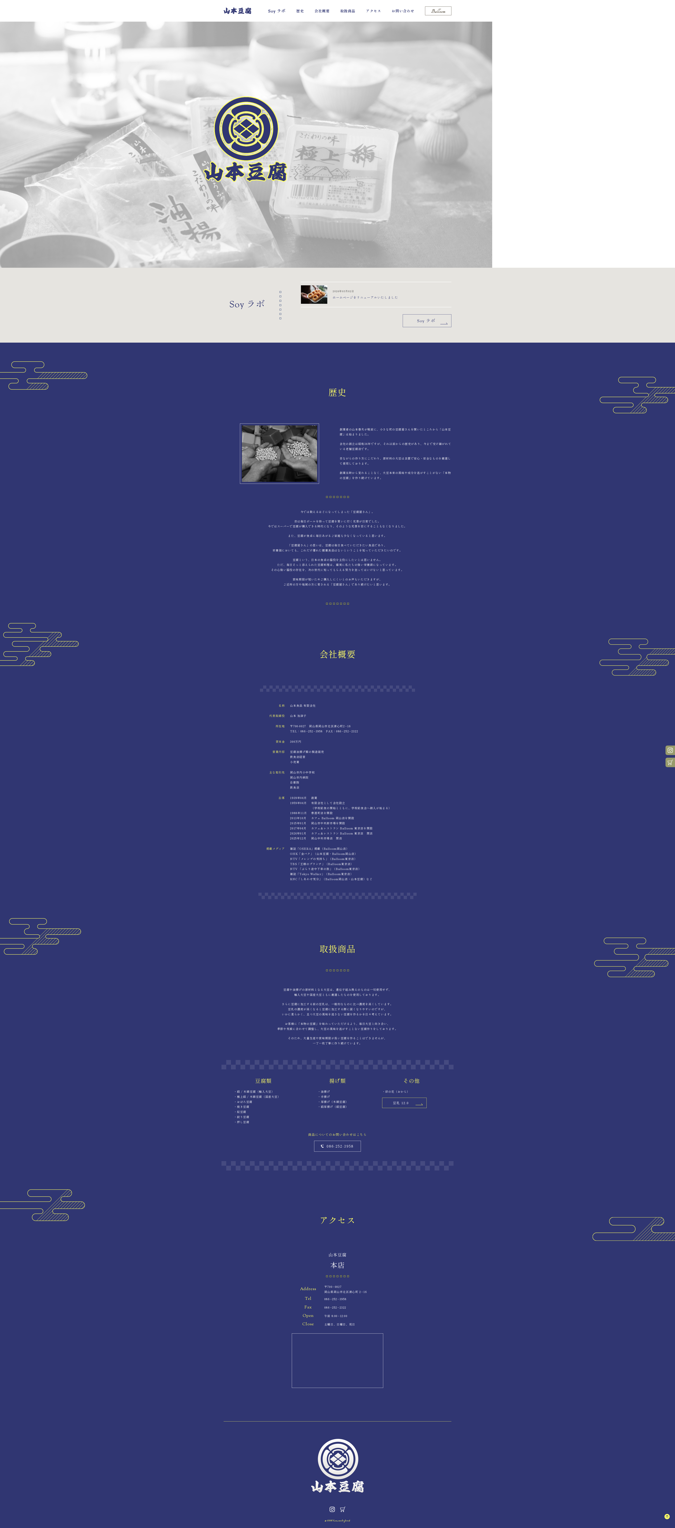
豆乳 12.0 (401, 1102)
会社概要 (322, 10)
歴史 (300, 10)
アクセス (373, 10)
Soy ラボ (277, 11)
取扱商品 (347, 10)
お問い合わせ (403, 10)
